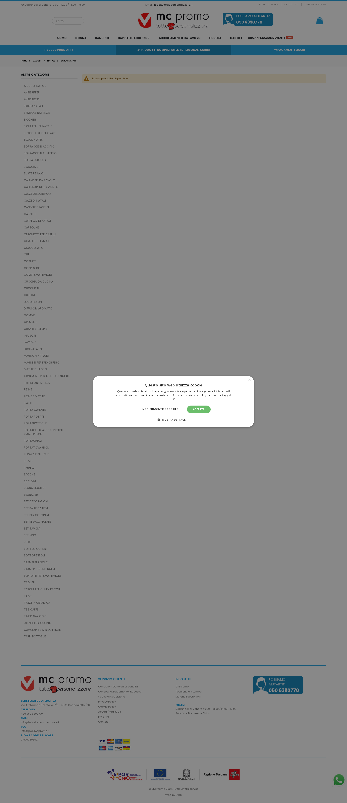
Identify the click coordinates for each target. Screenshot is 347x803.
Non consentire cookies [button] (160, 409)
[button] (173, 419)
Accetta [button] (199, 409)
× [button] (249, 380)
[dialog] (173, 401)
